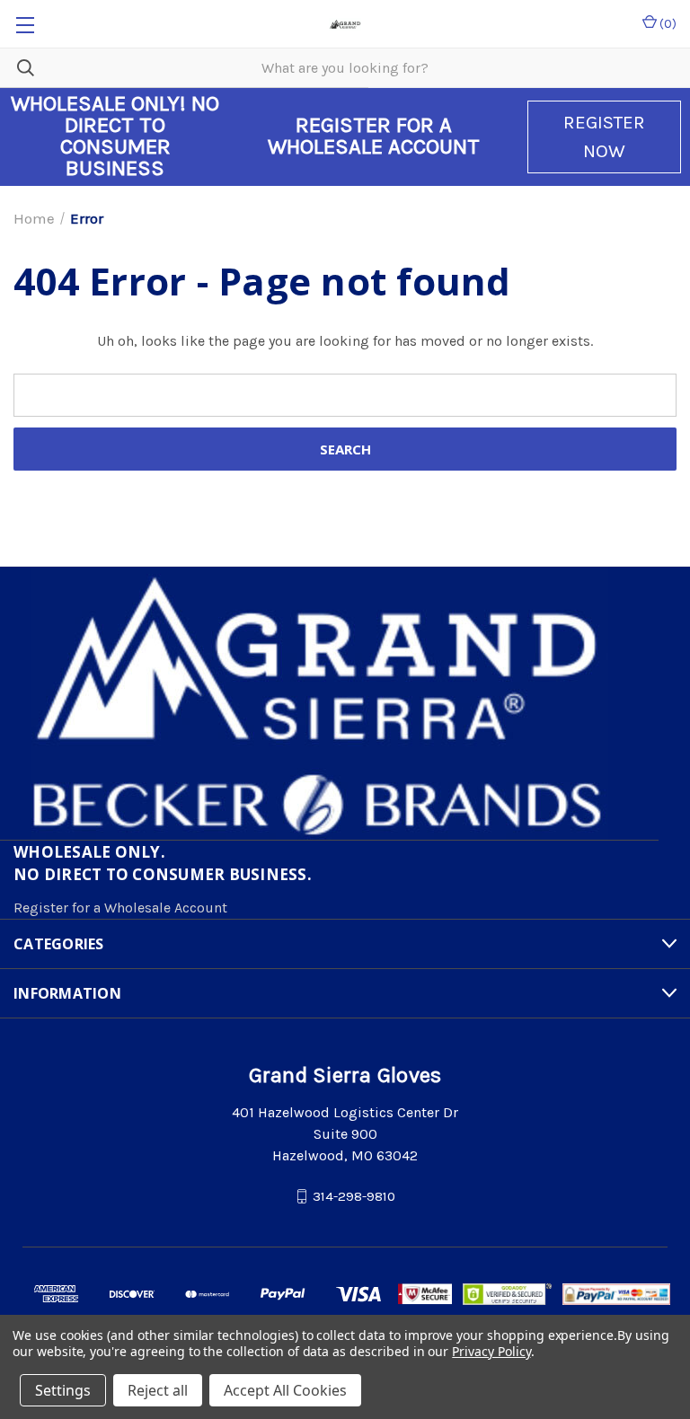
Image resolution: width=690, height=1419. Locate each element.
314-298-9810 (354, 1195)
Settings (63, 1390)
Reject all (158, 1390)
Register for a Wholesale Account (120, 907)
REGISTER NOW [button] (604, 136)
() (667, 23)
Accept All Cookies (285, 1390)
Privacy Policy (491, 1351)
